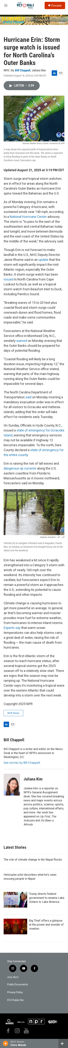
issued (8, 279)
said (28, 397)
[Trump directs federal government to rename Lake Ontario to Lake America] (15, 900)
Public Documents (17, 984)
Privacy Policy (15, 992)
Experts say (12, 628)
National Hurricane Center (28, 217)
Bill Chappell (22, 70)
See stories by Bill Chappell (22, 763)
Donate (56, 5)
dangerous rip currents (20, 468)
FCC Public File (15, 1000)
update (43, 260)
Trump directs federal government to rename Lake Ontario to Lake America (46, 898)
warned (21, 341)
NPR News (13, 713)
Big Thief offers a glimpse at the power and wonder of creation (46, 924)
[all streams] (63, 1043)
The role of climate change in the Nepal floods (33, 859)
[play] (5, 1043)
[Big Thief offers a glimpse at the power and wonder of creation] (15, 926)
